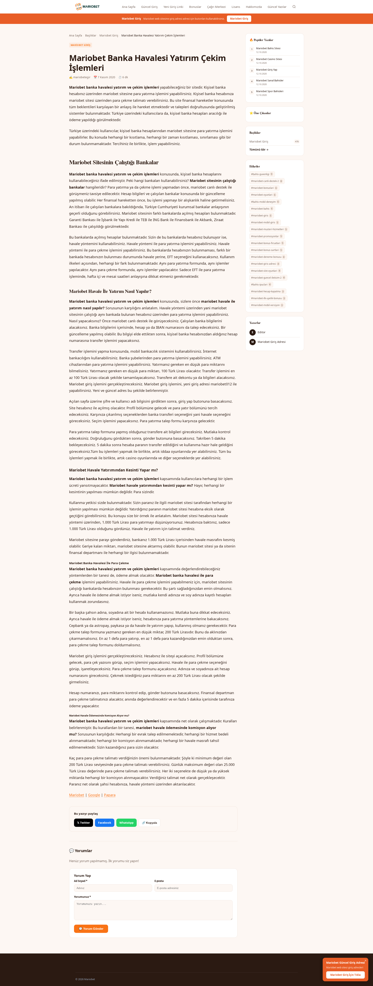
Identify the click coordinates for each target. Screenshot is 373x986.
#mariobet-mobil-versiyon (267, 305)
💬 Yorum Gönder (91, 928)
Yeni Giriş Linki (173, 7)
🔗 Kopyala (149, 822)
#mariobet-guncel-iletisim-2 (267, 277)
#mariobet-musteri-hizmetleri (269, 229)
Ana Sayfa (128, 7)
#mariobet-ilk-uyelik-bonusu (268, 298)
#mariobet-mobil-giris (264, 222)
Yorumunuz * (82, 897)
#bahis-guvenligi (261, 174)
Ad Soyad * (80, 881)
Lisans (236, 7)
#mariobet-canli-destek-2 (266, 181)
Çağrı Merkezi (216, 7)
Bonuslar (195, 7)
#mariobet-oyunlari (263, 194)
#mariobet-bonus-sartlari (266, 250)
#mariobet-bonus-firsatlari (267, 243)
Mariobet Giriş (239, 18)
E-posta (159, 881)
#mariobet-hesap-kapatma (267, 291)
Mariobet (76, 795)
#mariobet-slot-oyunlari (265, 270)
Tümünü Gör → (258, 149)
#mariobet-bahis (261, 208)
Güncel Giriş (149, 7)
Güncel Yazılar (277, 7)
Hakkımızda (254, 7)
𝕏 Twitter (83, 822)
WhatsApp (126, 822)
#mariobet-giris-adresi (265, 263)
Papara (110, 795)
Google (94, 795)
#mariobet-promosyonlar (266, 236)
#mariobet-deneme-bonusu (267, 257)
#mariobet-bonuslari (264, 188)
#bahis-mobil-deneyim (265, 201)
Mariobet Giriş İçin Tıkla (345, 975)
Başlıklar (90, 35)
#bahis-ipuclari (260, 284)
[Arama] (294, 6)
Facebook (104, 822)
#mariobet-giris (261, 215)
